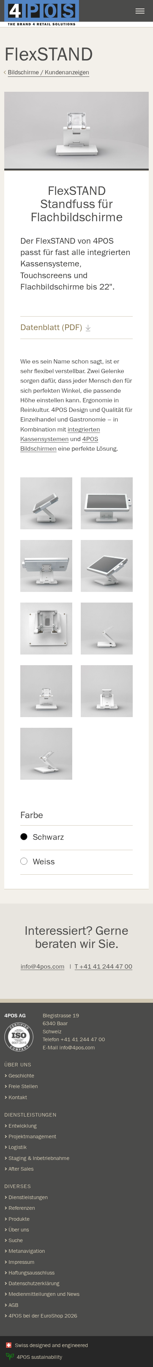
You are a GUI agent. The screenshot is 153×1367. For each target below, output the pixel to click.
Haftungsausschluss (31, 1272)
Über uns (19, 1229)
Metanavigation (27, 1251)
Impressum (22, 1262)
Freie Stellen (23, 1086)
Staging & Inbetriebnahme (39, 1158)
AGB (13, 1305)
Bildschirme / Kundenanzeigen (48, 72)
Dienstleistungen (28, 1197)
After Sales (21, 1168)
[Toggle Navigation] (140, 11)
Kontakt (18, 1097)
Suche (16, 1240)
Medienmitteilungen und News (44, 1294)
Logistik (18, 1147)
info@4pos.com (42, 967)
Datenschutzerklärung (34, 1283)
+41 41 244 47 (79, 1039)
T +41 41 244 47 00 (103, 967)
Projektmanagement (32, 1136)
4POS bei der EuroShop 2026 (43, 1315)
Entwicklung (23, 1125)
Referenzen (22, 1208)
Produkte (19, 1219)
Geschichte (21, 1075)
